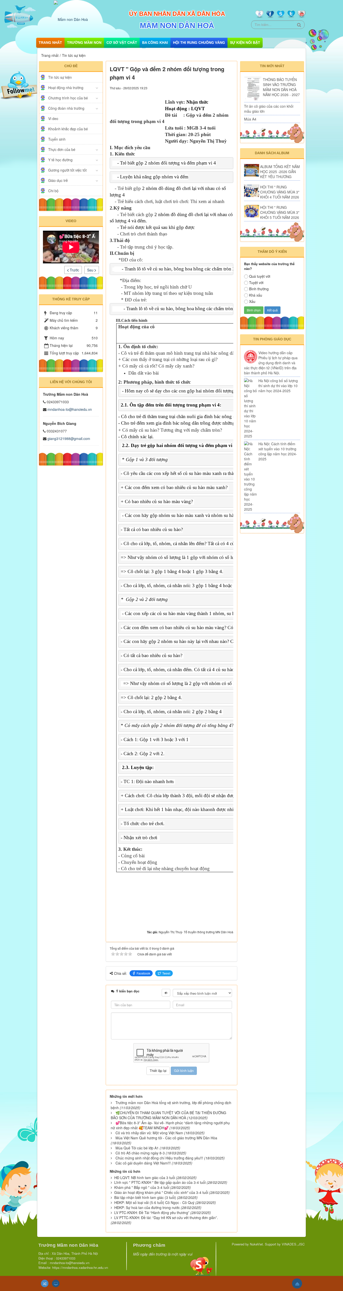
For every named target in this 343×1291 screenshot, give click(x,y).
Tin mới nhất (272, 66)
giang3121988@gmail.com (68, 438)
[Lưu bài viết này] (229, 87)
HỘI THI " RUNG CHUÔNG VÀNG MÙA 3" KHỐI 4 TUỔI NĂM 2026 (279, 191)
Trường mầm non (84, 43)
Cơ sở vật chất (121, 43)
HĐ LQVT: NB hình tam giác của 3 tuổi (144, 1177)
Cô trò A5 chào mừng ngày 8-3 (140, 1152)
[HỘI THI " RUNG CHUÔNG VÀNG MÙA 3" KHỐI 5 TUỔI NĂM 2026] (251, 211)
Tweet (166, 973)
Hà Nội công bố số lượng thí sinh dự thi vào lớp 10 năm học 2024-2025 (278, 385)
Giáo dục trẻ (58, 180)
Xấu (252, 301)
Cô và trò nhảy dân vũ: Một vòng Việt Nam (149, 1132)
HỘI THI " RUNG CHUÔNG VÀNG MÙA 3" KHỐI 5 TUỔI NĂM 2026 (279, 212)
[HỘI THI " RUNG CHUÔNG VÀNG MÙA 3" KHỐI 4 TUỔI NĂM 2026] (251, 190)
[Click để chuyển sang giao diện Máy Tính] (56, 1283)
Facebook (143, 973)
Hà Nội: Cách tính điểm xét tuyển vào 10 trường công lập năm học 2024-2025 (277, 451)
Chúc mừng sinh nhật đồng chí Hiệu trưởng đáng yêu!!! (159, 1157)
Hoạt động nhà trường (65, 87)
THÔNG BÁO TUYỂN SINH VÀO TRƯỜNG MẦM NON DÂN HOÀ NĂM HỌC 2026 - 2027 (281, 87)
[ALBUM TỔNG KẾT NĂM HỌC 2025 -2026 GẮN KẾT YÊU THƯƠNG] (251, 170)
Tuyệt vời (256, 282)
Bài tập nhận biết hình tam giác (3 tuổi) (145, 1197)
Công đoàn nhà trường (66, 108)
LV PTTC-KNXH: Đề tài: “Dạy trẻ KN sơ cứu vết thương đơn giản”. (166, 1217)
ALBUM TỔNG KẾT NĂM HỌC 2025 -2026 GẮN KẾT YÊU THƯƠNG (280, 171)
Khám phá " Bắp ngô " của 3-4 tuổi (141, 1187)
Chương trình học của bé (68, 97)
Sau (90, 269)
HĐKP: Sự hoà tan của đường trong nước (147, 1207)
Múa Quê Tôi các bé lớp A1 (137, 1147)
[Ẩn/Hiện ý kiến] (166, 992)
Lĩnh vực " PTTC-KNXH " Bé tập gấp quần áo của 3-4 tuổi (160, 1182)
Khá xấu (255, 295)
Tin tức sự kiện (60, 77)
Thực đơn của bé (61, 149)
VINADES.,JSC (293, 1244)
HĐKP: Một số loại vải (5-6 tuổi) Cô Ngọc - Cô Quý (154, 1202)
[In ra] (220, 87)
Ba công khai (155, 43)
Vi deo (53, 118)
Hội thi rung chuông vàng (199, 43)
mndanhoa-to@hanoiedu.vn (69, 409)
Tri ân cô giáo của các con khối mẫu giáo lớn (268, 109)
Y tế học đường (60, 159)
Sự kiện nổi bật (245, 43)
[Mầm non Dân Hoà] (71, 18)
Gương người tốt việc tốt (67, 170)
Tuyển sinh (57, 139)
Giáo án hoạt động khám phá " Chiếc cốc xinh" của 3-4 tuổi (161, 1192)
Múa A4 (250, 119)
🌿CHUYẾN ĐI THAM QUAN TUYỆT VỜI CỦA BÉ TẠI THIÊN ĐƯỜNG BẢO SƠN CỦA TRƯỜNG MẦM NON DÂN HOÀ (168, 1115)
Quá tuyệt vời (259, 276)
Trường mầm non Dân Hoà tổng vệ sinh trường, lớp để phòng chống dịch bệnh (171, 1105)
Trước (74, 269)
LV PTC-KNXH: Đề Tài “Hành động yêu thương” (151, 1212)
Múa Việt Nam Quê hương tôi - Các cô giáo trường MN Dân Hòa (166, 1137)
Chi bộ (53, 190)
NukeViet (256, 1244)
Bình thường (259, 288)
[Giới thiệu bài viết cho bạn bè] (213, 87)
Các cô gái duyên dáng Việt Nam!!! (143, 1162)
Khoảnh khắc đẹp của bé (68, 128)
